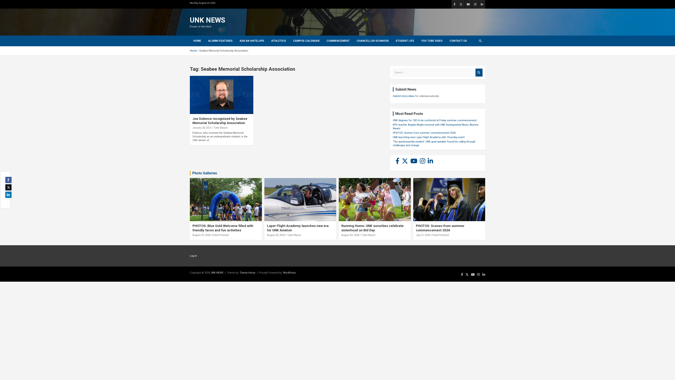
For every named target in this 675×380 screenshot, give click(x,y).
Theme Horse (247, 272)
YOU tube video (432, 40)
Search (479, 73)
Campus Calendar (306, 40)
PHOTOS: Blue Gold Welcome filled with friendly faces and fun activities (222, 228)
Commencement (338, 40)
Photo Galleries (204, 173)
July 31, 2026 (423, 235)
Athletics (278, 40)
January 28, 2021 (202, 127)
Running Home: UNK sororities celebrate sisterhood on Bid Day (372, 228)
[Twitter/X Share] (8, 187)
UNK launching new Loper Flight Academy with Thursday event (429, 137)
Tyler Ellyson (221, 127)
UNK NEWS (207, 20)
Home (197, 40)
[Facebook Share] (8, 180)
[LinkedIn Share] (8, 195)
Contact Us (458, 40)
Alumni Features (220, 40)
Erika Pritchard (221, 235)
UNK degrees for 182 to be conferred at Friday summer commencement (435, 120)
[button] (7, 202)
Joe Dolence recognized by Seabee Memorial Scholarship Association (219, 121)
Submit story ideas (403, 96)
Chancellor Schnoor (373, 40)
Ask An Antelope (252, 40)
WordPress (289, 272)
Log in (193, 255)
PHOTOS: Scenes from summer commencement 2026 (424, 132)
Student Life (405, 40)
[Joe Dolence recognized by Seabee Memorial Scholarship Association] (221, 95)
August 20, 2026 (276, 235)
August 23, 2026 (201, 235)
